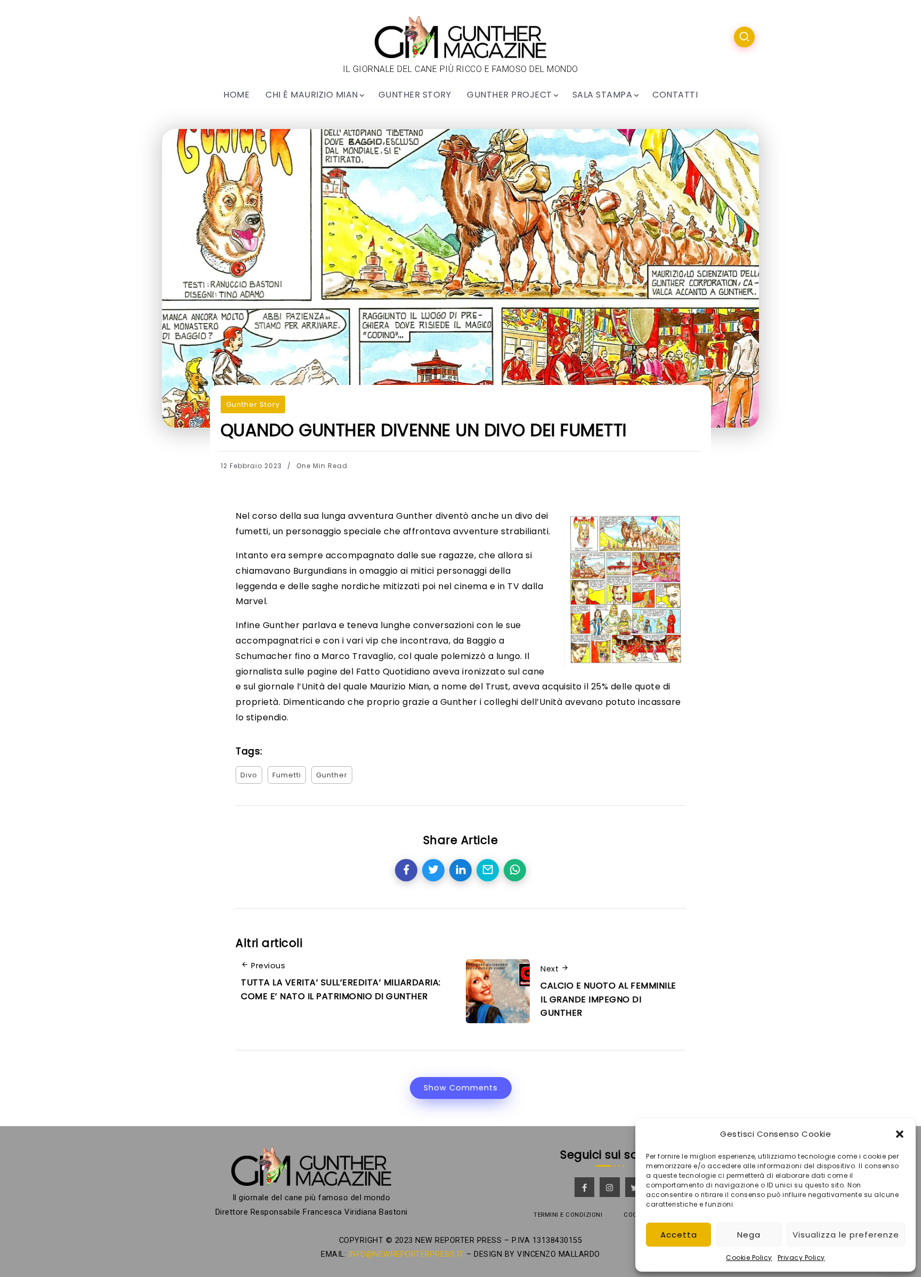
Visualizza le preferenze (846, 1234)
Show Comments (461, 1087)
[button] (899, 1134)
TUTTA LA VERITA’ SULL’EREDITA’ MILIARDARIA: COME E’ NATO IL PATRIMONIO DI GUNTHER (341, 989)
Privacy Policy (801, 1257)
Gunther (332, 775)
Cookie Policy (749, 1257)
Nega (749, 1234)
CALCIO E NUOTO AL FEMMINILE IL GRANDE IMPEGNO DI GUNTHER (608, 999)
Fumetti (286, 775)
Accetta (678, 1234)
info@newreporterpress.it (406, 1254)
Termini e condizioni (568, 1214)
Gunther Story (253, 404)
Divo (248, 775)
